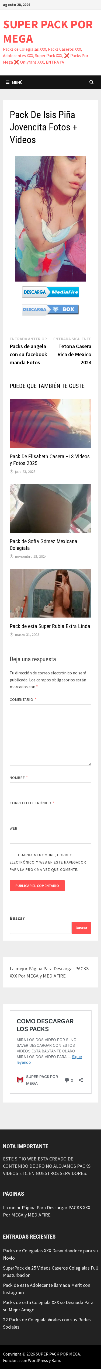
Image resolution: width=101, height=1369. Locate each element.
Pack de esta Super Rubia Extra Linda (50, 626)
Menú (17, 82)
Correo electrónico (32, 802)
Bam (55, 1360)
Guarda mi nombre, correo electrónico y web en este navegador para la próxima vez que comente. (48, 862)
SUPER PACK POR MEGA (48, 31)
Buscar (17, 918)
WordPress (38, 1360)
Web (14, 828)
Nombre (19, 777)
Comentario (23, 699)
